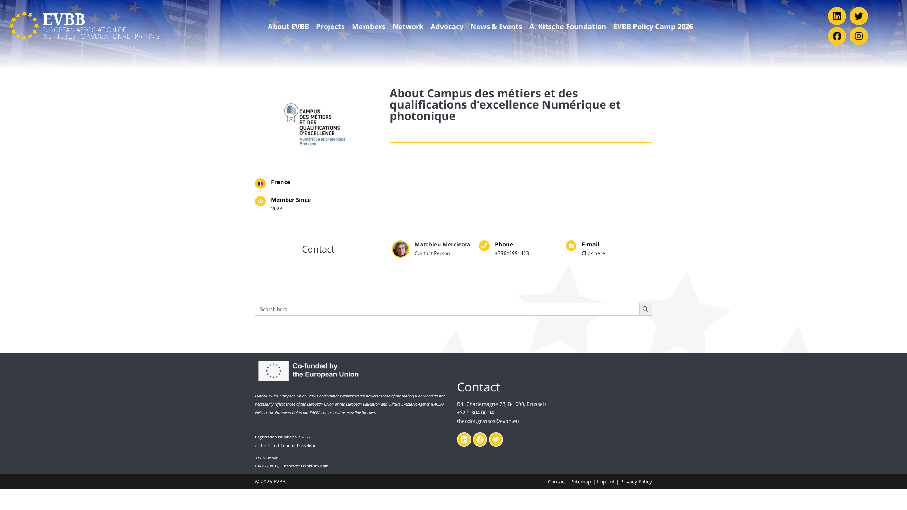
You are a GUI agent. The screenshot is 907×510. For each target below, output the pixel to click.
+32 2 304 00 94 (475, 412)
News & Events (496, 26)
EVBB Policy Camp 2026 (653, 26)
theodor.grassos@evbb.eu (488, 421)
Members (368, 26)
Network (408, 26)
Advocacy (446, 26)
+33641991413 (512, 253)
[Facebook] (837, 36)
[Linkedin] (837, 16)
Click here (593, 253)
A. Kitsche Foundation (567, 26)
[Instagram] (859, 36)
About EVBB (288, 26)
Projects (330, 26)
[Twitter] (859, 16)
